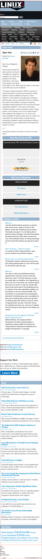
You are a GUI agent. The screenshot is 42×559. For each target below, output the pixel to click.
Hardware (12, 535)
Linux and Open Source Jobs (12, 347)
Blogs (21, 21)
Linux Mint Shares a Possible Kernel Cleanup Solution (19, 443)
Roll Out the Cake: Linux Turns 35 (15, 387)
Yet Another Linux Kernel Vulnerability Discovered (16, 511)
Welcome (8, 223)
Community (22, 532)
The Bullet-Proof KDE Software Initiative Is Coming (18, 426)
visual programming (23, 41)
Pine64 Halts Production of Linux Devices (18, 414)
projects (10, 429)
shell (12, 41)
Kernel (9, 446)
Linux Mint (14, 446)
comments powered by (13, 338)
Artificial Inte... (4, 477)
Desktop (3, 488)
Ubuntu (31, 537)
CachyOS (9, 462)
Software (21, 32)
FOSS (2, 389)
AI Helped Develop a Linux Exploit (15, 499)
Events (4, 535)
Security (13, 477)
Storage (10, 416)
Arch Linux (3, 462)
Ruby (37, 39)
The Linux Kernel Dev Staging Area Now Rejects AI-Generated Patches (21, 474)
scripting (5, 41)
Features (12, 21)
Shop (28, 24)
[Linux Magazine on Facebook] (31, 43)
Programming (7, 537)
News (3, 21)
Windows (15, 403)
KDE (2, 429)
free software (24, 540)
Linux (6, 389)
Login (39, 43)
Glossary (4, 557)
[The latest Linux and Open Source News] (35, 43)
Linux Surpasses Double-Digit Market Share (19, 486)
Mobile (27, 535)
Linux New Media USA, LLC (34, 558)
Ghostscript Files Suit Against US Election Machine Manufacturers (20, 316)
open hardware (4, 416)
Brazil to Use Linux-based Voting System (19, 259)
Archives (4, 24)
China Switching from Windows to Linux (17, 401)
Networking (31, 32)
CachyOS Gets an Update (11, 460)
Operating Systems (8, 32)
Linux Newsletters (17, 345)
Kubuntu (6, 429)
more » (37, 246)
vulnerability (14, 501)
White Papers (31, 21)
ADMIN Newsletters (17, 349)
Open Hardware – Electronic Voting (17, 249)
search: (2, 14)
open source (33, 540)
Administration (4, 446)
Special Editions (16, 24)
